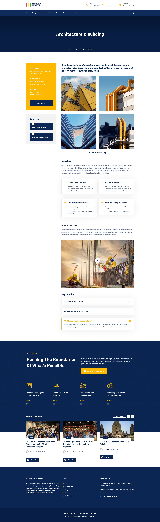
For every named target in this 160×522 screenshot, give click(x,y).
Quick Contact (35, 79)
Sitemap (93, 514)
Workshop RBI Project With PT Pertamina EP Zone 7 (113, 442)
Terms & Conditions (70, 514)
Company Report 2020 (40, 136)
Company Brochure (39, 126)
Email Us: (108, 3)
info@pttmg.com (111, 6)
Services (75, 49)
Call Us (91, 3)
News (64, 13)
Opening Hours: (127, 3)
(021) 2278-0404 (110, 496)
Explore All (119, 416)
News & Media (69, 487)
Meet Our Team (69, 496)
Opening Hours (35, 89)
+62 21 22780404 (94, 6)
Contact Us (72, 13)
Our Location (34, 68)
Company (35, 13)
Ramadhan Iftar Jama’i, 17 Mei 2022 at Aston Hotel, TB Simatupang (78, 442)
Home (28, 13)
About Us (67, 484)
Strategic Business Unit (51, 13)
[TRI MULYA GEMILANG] (33, 5)
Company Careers (70, 490)
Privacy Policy (83, 514)
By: (32, 449)
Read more (33, 457)
